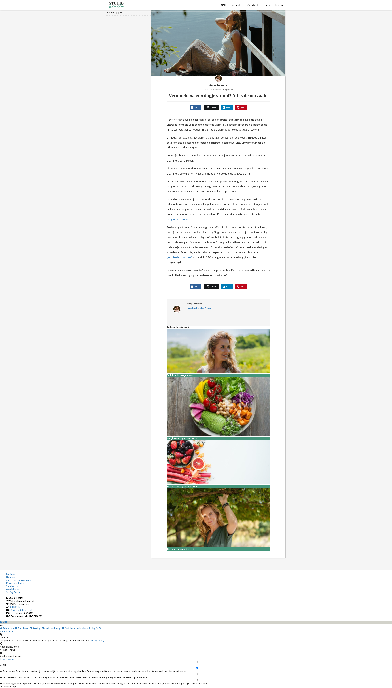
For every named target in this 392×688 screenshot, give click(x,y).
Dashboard (23, 628)
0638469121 (15, 606)
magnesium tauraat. (179, 219)
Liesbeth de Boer (218, 85)
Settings (37, 628)
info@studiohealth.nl (20, 610)
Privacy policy (97, 640)
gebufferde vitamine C (179, 257)
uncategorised (226, 89)
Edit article (8, 628)
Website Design (53, 628)
